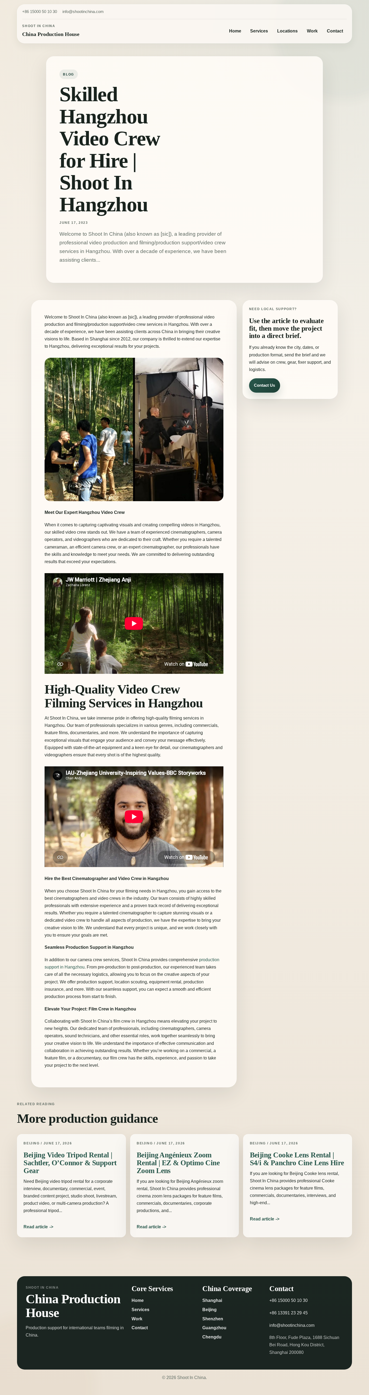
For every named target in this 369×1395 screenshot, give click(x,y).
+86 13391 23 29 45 (288, 1313)
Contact (335, 31)
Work (312, 31)
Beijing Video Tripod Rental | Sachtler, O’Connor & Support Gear (70, 1163)
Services (259, 31)
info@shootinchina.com (83, 11)
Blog (68, 74)
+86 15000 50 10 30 (39, 11)
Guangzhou (214, 1327)
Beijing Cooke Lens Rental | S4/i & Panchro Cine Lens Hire (297, 1159)
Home (235, 31)
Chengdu (212, 1337)
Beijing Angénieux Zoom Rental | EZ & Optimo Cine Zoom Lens (178, 1163)
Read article (36, 1227)
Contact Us (264, 385)
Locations (287, 31)
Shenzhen (212, 1319)
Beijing (209, 1309)
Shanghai (212, 1300)
